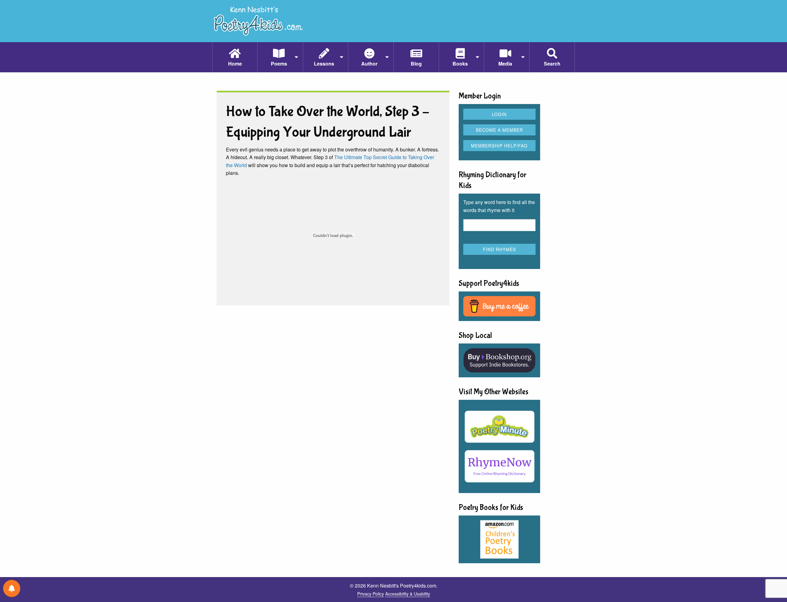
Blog (416, 63)
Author (369, 63)
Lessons (324, 63)
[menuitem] (234, 57)
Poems (279, 63)
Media (505, 63)
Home (235, 63)
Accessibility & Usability (407, 594)
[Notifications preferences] (11, 588)
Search (552, 63)
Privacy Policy (370, 594)
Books (460, 63)
